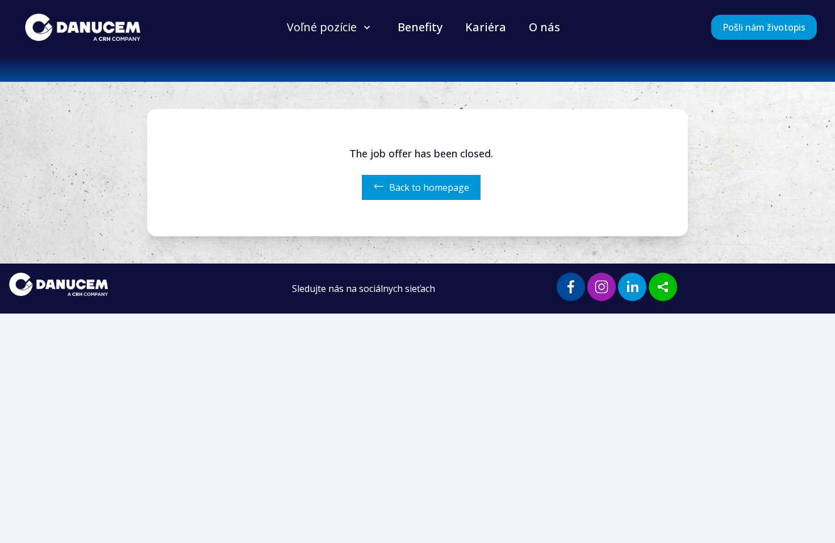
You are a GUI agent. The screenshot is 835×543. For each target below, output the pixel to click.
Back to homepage (429, 187)
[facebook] (571, 287)
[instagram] (601, 287)
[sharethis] (663, 287)
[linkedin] (632, 287)
